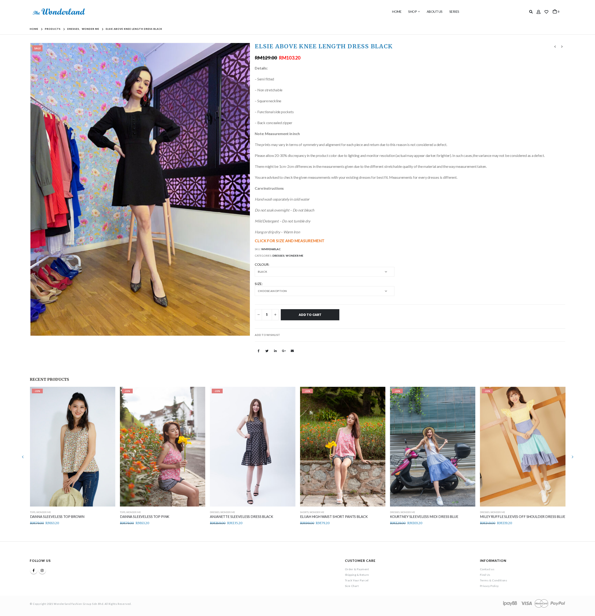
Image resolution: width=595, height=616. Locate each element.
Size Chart (352, 586)
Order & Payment (357, 569)
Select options (107, 394)
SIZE (258, 284)
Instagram (42, 570)
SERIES (454, 11)
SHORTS (304, 512)
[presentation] (30, 189)
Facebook (258, 350)
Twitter (267, 350)
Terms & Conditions (493, 580)
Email (292, 350)
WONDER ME (294, 255)
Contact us (487, 569)
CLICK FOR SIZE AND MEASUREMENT (289, 240)
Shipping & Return (357, 574)
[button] (267, 335)
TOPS (32, 512)
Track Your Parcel (357, 580)
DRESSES (278, 255)
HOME (396, 11)
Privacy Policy (489, 586)
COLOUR (261, 264)
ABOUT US (435, 11)
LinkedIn (275, 350)
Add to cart (310, 314)
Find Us (485, 574)
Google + (284, 350)
